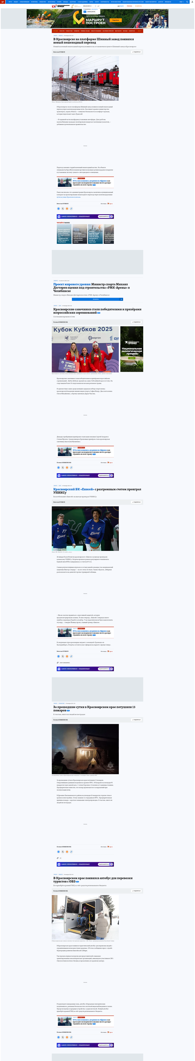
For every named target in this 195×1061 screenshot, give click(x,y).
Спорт (97, 2)
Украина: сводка (85, 31)
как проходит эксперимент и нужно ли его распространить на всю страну (92, 183)
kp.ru (111, 204)
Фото (10, 2)
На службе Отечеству (108, 31)
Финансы (168, 2)
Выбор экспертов (150, 2)
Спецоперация (24, 2)
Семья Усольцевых (96, 31)
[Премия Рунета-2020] (75, 6)
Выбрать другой (91, 11)
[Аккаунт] (192, 2)
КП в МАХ (125, 31)
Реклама (129, 6)
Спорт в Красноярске (65, 662)
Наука (91, 2)
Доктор (160, 2)
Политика (34, 2)
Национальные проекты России (133, 2)
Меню (2, 2)
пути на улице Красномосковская (68, 197)
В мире (59, 2)
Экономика (51, 2)
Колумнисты (105, 2)
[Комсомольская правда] (60, 6)
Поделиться (137, 52)
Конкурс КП (132, 31)
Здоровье (73, 2)
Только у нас (69, 31)
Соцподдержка (83, 2)
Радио (122, 6)
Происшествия (116, 2)
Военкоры (76, 31)
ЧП (60, 858)
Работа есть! (118, 31)
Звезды (65, 2)
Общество (42, 2)
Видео (16, 2)
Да (84, 11)
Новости (62, 31)
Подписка (138, 6)
